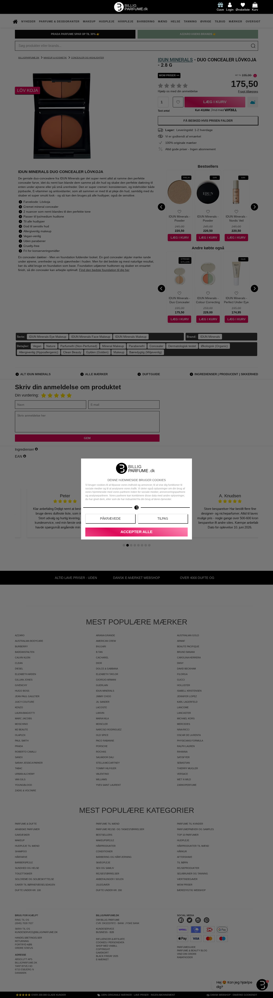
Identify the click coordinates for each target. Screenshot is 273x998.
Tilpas (162, 518)
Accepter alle (136, 532)
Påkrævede (110, 518)
